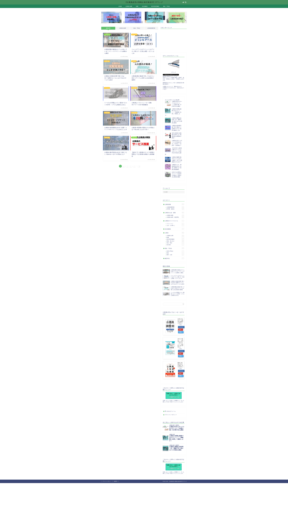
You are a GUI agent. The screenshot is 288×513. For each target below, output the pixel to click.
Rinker (181, 324)
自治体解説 (145, 6)
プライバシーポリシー (171, 414)
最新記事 (108, 28)
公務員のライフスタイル (174, 220)
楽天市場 (180, 330)
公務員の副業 (128, 6)
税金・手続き (166, 6)
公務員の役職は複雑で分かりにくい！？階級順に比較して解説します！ (173, 112)
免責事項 (115, 481)
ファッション (175, 223)
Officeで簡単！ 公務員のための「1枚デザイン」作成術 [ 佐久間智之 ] (180, 343)
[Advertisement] (173, 40)
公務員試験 (174, 204)
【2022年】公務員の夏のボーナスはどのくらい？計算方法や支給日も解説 (173, 151)
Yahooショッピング (180, 332)
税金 (175, 252)
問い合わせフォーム (170, 411)
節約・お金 (175, 254)
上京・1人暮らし (175, 225)
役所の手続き (175, 251)
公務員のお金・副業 (174, 212)
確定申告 (174, 258)
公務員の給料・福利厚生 (175, 217)
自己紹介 (175, 244)
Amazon (181, 327)
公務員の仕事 (175, 235)
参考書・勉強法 (175, 209)
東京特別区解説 (155, 6)
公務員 (120, 6)
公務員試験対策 (151, 28)
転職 (137, 6)
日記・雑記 (175, 242)
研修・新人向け (175, 241)
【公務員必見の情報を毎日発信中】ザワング (144, 2)
